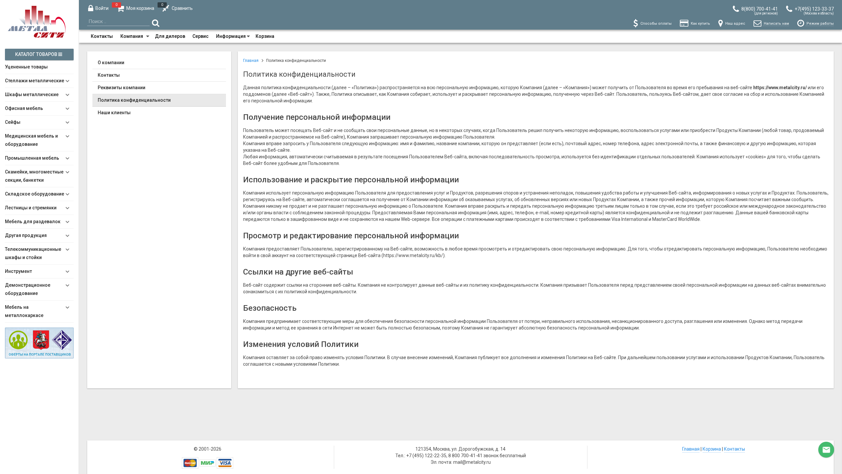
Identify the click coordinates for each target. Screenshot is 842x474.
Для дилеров (170, 36)
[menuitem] (101, 36)
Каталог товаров (36, 54)
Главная (691, 449)
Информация (231, 36)
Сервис (200, 36)
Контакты (102, 36)
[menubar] (460, 36)
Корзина (265, 36)
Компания (131, 36)
